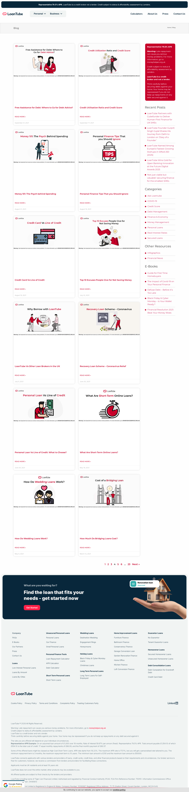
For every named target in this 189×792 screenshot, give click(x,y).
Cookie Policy (16, 703)
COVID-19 (152, 201)
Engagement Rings (88, 642)
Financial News (155, 258)
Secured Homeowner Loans (159, 654)
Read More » (20, 117)
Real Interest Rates (157, 233)
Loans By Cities (18, 677)
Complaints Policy (67, 703)
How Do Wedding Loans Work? (31, 538)
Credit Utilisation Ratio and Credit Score (101, 107)
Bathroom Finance (121, 642)
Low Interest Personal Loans (24, 668)
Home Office (119, 660)
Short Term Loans (53, 680)
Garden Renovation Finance (125, 656)
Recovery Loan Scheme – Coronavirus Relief (103, 366)
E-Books (15, 642)
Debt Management (157, 211)
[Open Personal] (45, 13)
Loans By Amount (19, 672)
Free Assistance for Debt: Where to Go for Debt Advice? (44, 107)
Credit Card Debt (155, 677)
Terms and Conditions (48, 703)
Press (165, 14)
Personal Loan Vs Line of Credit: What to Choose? (41, 452)
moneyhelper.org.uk (156, 62)
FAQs (14, 637)
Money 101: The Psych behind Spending (35, 194)
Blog (173, 27)
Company (16, 633)
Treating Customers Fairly (87, 703)
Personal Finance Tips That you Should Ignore (104, 194)
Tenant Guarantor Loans (158, 642)
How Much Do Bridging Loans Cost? (99, 538)
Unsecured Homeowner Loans (160, 659)
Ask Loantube (154, 196)
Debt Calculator (52, 668)
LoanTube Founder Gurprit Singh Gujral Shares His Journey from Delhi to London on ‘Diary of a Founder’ (161, 134)
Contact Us (179, 14)
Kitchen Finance (120, 665)
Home (169, 27)
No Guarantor (153, 637)
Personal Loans (155, 227)
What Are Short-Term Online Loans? (99, 452)
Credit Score (153, 206)
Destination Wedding (89, 637)
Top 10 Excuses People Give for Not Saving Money (106, 280)
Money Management (158, 222)
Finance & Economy (157, 217)
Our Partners (17, 647)
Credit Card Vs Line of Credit (30, 280)
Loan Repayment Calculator (57, 659)
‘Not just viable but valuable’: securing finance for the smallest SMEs (160, 178)
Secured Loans (155, 238)
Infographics (153, 253)
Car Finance (51, 642)
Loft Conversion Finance (124, 669)
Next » (136, 564)
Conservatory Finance (123, 647)
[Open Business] (61, 13)
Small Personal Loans (55, 647)
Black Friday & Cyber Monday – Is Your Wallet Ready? (159, 301)
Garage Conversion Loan (124, 651)
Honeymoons (85, 647)
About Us (152, 14)
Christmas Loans (87, 665)
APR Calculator (52, 663)
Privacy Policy (31, 703)
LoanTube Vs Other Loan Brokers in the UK (37, 366)
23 (129, 564)
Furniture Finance (121, 637)
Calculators (136, 14)
